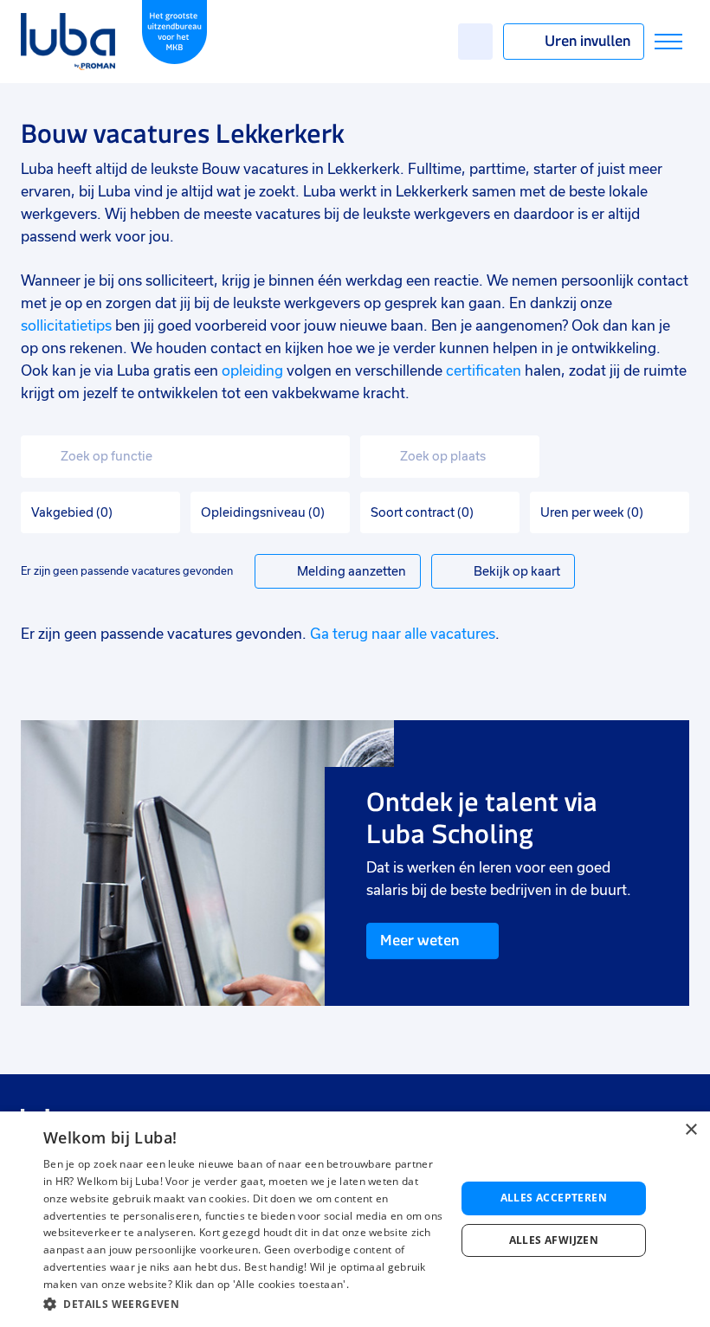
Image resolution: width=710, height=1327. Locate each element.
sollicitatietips (66, 326)
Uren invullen (587, 40)
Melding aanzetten (351, 571)
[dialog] (355, 1219)
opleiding (252, 371)
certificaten (483, 371)
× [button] (690, 1130)
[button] (243, 1304)
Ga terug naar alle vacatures (402, 634)
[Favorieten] (475, 41)
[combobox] (185, 456)
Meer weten (419, 940)
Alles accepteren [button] (553, 1197)
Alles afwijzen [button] (554, 1240)
